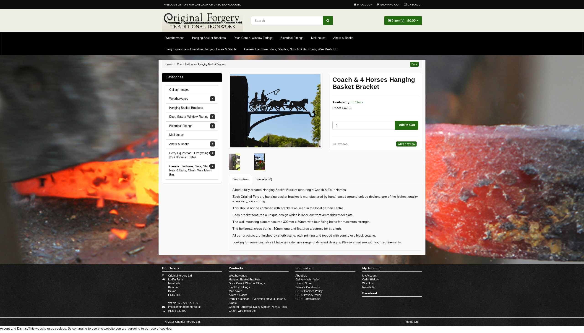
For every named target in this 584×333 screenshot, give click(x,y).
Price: (336, 108)
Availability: (341, 102)
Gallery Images (179, 89)
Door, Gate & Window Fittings (253, 38)
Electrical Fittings (291, 38)
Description (240, 179)
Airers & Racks (343, 38)
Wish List (367, 283)
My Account (369, 275)
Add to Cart (406, 125)
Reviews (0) (264, 179)
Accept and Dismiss (14, 328)
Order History (370, 279)
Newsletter (368, 287)
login (205, 4)
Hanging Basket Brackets (209, 38)
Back (414, 64)
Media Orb (412, 321)
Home (168, 64)
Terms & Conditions (307, 287)
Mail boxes (318, 38)
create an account (227, 4)
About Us (301, 275)
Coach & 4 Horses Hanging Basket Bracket (201, 64)
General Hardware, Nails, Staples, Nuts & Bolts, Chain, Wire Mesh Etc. (291, 49)
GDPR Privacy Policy (308, 295)
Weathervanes (174, 38)
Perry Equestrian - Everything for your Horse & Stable (200, 49)
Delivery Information (307, 279)
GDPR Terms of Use (307, 299)
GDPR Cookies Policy (309, 291)
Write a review (406, 144)
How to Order (303, 283)
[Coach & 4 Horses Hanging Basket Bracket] (275, 110)
